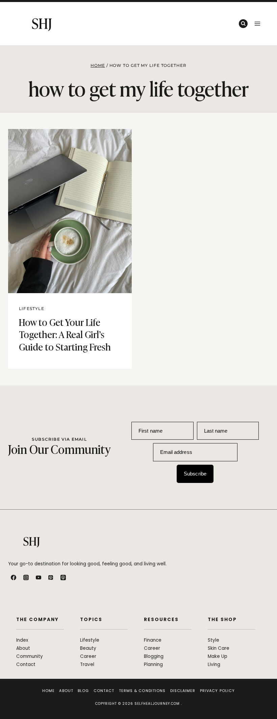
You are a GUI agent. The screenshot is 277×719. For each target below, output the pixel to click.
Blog (83, 690)
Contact (104, 690)
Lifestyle (31, 308)
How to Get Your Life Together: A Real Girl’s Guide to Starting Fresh (65, 334)
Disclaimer (183, 690)
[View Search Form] (243, 23)
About (66, 690)
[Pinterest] (50, 577)
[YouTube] (38, 577)
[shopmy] (75, 577)
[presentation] (70, 211)
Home (48, 690)
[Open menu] (257, 23)
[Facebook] (13, 577)
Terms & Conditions (142, 690)
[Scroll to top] (264, 699)
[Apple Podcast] (63, 577)
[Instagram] (26, 577)
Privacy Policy (217, 690)
